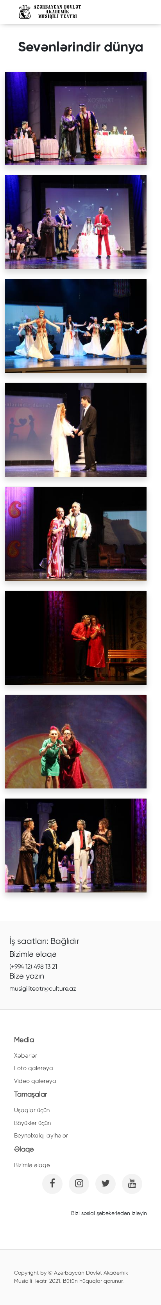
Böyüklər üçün (32, 1123)
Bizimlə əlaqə (32, 1165)
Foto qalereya (33, 1068)
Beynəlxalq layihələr (41, 1136)
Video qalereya (35, 1081)
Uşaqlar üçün (32, 1110)
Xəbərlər (25, 1056)
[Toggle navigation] (131, 12)
